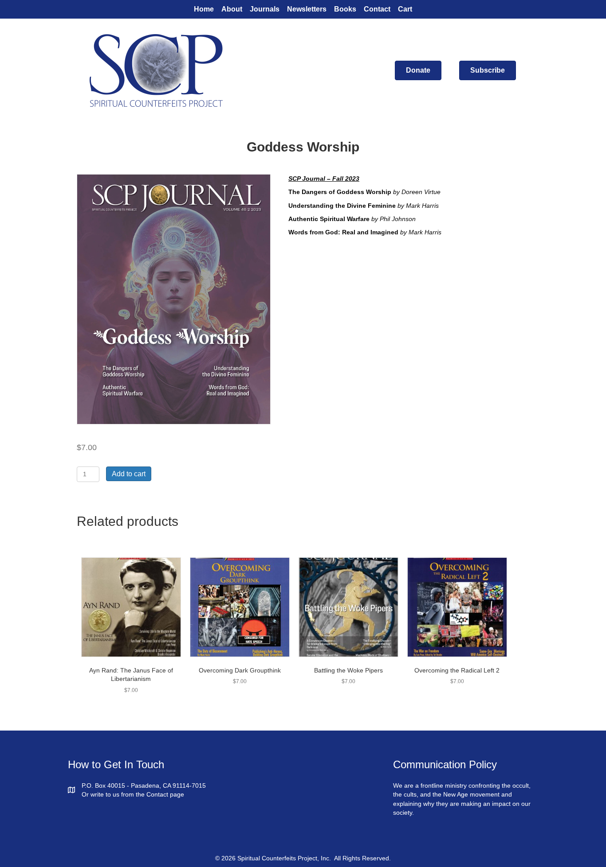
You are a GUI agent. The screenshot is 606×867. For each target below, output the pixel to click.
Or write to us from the (114, 794)
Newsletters (307, 9)
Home (204, 9)
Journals (264, 9)
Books (345, 9)
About (231, 9)
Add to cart (129, 474)
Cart (405, 9)
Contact (377, 9)
